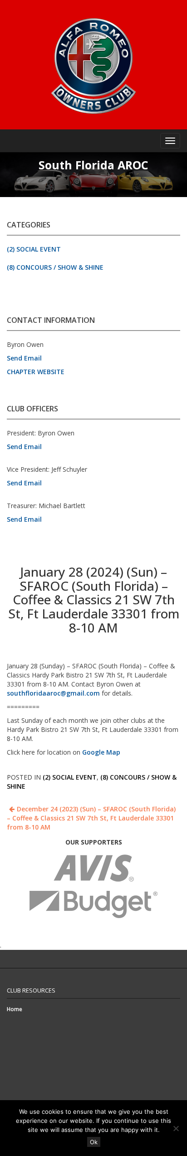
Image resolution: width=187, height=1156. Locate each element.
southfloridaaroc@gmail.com (53, 693)
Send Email (24, 358)
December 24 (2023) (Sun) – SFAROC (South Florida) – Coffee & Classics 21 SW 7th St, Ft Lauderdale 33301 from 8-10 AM (91, 818)
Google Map (101, 752)
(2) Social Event (34, 249)
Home (14, 1009)
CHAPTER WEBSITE (35, 371)
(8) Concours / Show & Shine (55, 267)
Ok (94, 1142)
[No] (175, 1128)
